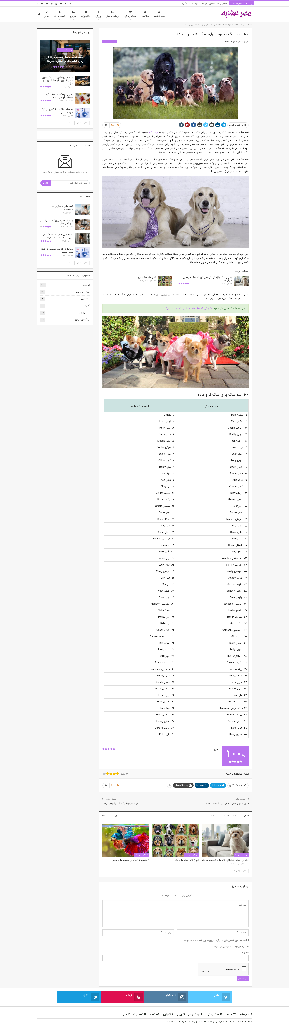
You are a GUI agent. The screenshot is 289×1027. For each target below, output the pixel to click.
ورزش (98, 16)
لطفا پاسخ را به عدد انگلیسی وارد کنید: (231, 946)
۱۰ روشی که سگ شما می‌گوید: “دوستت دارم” (189, 308)
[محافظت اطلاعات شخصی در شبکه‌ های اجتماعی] (82, 113)
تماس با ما (222, 3)
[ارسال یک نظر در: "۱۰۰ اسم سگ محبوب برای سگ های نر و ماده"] (105, 125)
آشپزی (87, 305)
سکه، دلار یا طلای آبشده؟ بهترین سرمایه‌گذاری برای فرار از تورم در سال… (57, 80)
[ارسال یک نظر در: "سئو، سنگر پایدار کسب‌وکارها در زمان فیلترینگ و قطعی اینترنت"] (50, 67)
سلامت (145, 16)
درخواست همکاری (189, 3)
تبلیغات (203, 3)
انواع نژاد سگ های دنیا (145, 277)
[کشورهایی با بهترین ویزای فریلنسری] (82, 209)
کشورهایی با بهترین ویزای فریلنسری (61, 207)
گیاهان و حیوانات (109, 41)
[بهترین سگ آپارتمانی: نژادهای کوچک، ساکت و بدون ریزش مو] (241, 281)
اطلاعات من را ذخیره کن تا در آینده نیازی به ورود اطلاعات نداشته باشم (215, 940)
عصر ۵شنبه (159, 16)
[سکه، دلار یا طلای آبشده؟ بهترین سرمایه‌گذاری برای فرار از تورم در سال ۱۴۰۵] (82, 81)
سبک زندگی (130, 16)
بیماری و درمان (83, 292)
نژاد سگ (153, 133)
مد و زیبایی (84, 312)
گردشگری (85, 299)
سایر (47, 16)
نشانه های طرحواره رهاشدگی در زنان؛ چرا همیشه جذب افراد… (58, 236)
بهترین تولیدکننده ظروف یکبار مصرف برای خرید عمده (59, 95)
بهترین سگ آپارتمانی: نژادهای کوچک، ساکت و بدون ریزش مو (207, 278)
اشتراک (46, 183)
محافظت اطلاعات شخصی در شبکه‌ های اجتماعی (57, 110)
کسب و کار (59, 16)
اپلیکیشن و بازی (82, 319)
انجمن (212, 3)
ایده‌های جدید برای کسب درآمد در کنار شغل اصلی (56, 222)
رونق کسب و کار (65, 50)
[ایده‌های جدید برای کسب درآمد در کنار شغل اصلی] (82, 224)
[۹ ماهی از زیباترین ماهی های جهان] (125, 840)
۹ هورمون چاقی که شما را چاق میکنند (121, 804)
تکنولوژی (85, 16)
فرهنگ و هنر (112, 16)
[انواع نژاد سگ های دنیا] (165, 281)
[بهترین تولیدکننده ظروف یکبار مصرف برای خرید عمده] (82, 98)
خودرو (73, 16)
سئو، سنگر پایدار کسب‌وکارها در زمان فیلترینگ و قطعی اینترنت (64, 58)
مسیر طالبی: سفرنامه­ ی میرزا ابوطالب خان (227, 804)
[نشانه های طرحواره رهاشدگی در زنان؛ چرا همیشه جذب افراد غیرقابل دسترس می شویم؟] (82, 238)
